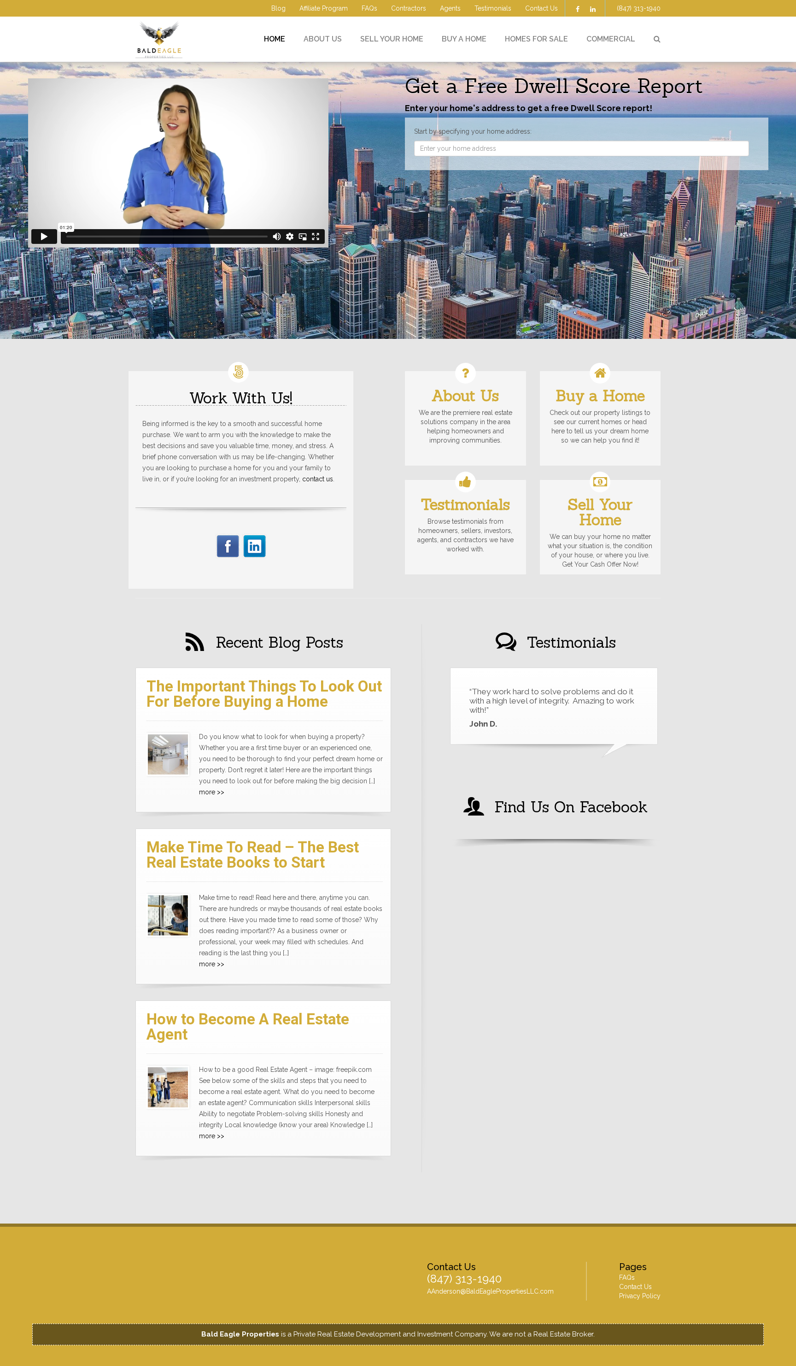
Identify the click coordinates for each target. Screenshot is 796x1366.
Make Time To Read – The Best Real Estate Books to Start (252, 854)
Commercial (610, 39)
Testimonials (492, 8)
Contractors (408, 8)
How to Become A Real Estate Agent (247, 1026)
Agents (450, 8)
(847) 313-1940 (639, 8)
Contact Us (541, 8)
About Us (323, 39)
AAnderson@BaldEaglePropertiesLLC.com (490, 1291)
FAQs (369, 8)
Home (274, 39)
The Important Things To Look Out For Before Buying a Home (264, 693)
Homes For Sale (536, 39)
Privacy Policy (640, 1296)
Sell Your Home (391, 39)
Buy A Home (464, 39)
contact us (317, 479)
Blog (278, 8)
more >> (211, 792)
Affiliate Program (323, 8)
